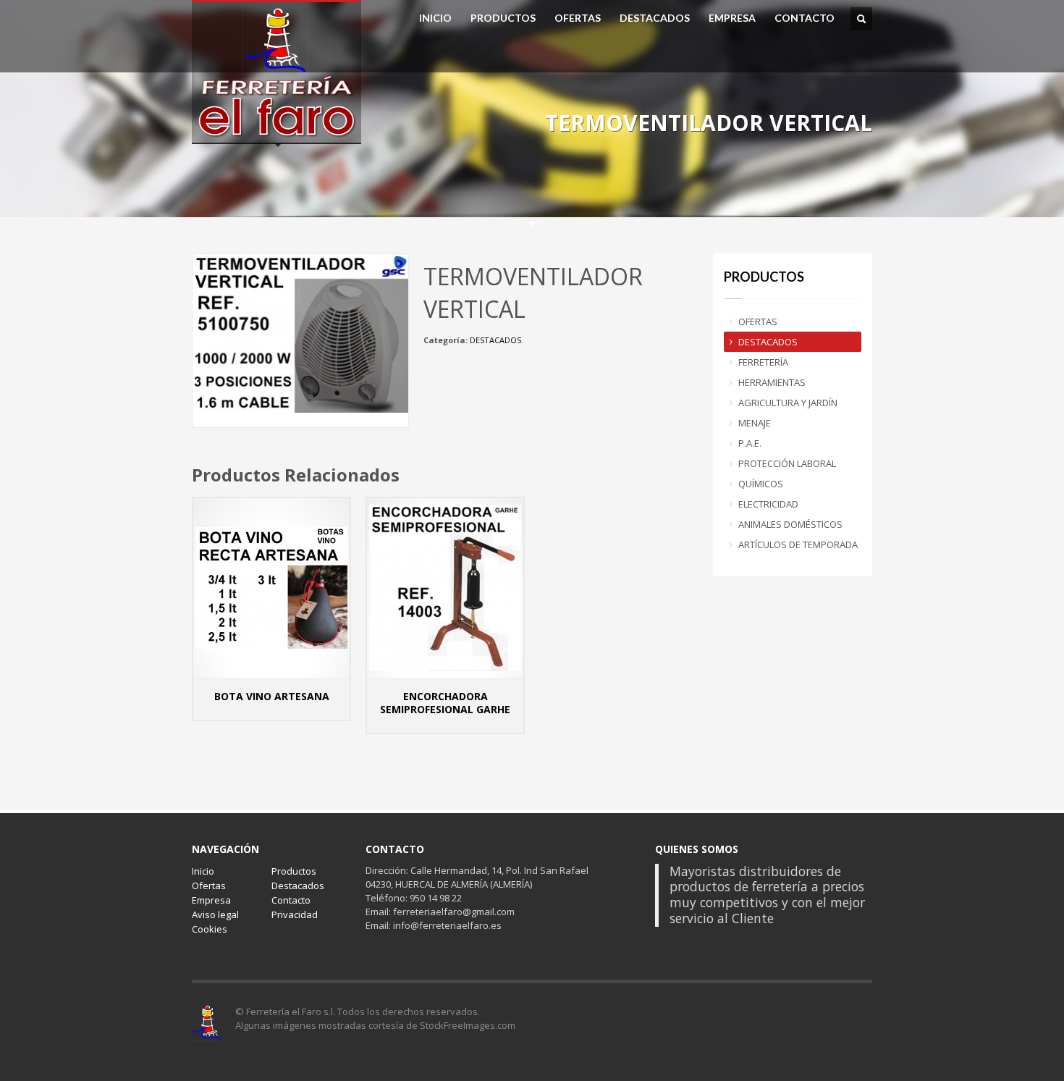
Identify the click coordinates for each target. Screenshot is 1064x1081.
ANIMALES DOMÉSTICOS (790, 524)
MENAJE (754, 422)
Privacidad (294, 914)
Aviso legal (215, 914)
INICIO (435, 18)
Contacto (291, 900)
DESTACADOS (655, 18)
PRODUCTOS (503, 18)
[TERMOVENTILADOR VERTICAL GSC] (300, 332)
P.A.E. (749, 443)
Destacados (297, 885)
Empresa (211, 900)
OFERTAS (577, 18)
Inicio (203, 871)
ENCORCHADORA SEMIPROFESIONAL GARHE (445, 702)
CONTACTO (804, 18)
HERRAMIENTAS (772, 382)
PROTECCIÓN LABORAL (787, 463)
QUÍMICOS (760, 483)
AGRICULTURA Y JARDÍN (787, 402)
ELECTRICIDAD (768, 503)
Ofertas (209, 885)
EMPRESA (732, 18)
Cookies (209, 928)
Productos (293, 871)
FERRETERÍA (763, 362)
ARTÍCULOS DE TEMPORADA (798, 544)
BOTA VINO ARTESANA (271, 696)
